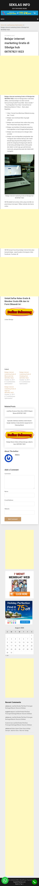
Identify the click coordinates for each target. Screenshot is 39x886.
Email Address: (9, 500)
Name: (6, 491)
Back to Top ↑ (19, 884)
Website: (7, 509)
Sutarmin (8, 723)
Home (2, 25)
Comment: (8, 473)
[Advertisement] (19, 75)
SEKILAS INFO (19, 5)
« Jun (7, 655)
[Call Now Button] (34, 882)
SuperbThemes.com (19, 882)
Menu (2, 19)
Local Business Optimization (14, 25)
